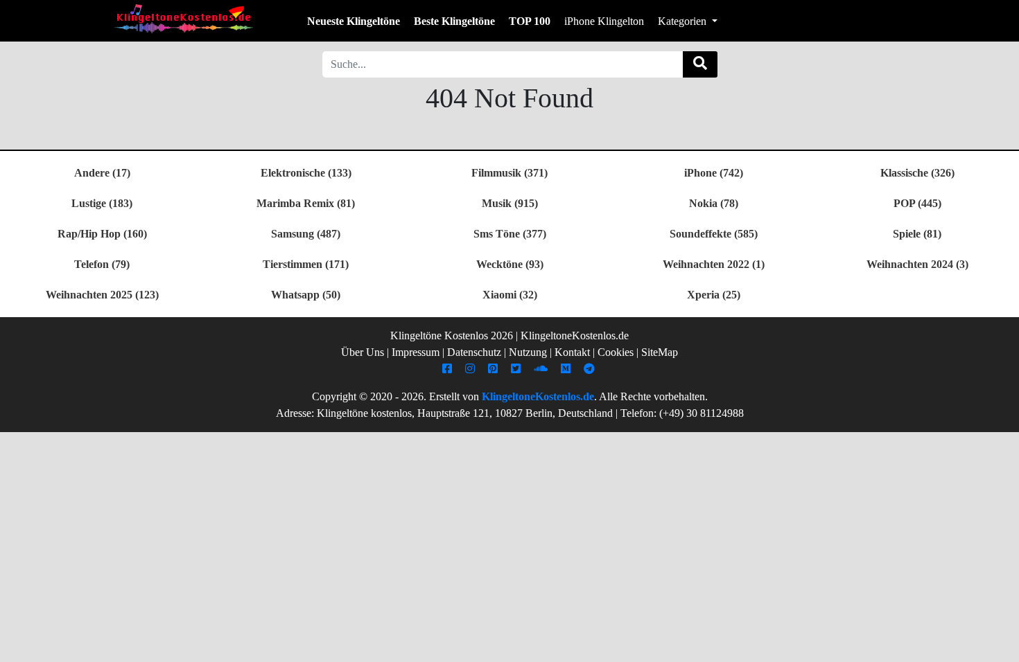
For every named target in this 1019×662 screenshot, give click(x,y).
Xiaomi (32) (509, 295)
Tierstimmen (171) (306, 264)
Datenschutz (474, 352)
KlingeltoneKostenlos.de (538, 396)
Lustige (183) (101, 203)
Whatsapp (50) (305, 295)
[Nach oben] (1000, 645)
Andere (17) (102, 173)
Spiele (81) (917, 234)
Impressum (415, 352)
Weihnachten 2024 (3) (917, 264)
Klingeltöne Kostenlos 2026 (451, 335)
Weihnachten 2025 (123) (102, 295)
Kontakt (572, 352)
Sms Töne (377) (509, 234)
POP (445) (917, 203)
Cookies (616, 352)
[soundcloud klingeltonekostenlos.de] (542, 369)
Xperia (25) (713, 295)
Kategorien (683, 21)
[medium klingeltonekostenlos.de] (567, 369)
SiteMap (659, 352)
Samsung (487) (305, 234)
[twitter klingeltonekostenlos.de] (517, 369)
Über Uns (362, 352)
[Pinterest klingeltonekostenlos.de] (494, 369)
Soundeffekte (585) (714, 234)
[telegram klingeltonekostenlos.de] (591, 369)
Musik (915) (510, 203)
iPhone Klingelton (604, 21)
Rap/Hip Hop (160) (102, 234)
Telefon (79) (102, 264)
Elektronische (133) (306, 173)
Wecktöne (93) (509, 264)
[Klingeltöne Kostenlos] (183, 18)
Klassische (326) (917, 173)
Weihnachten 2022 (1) (714, 264)
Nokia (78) (713, 203)
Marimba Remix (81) (305, 203)
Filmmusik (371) (509, 173)
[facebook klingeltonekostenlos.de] (448, 369)
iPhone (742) (713, 173)
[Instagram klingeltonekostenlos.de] (471, 369)
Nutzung (528, 352)
